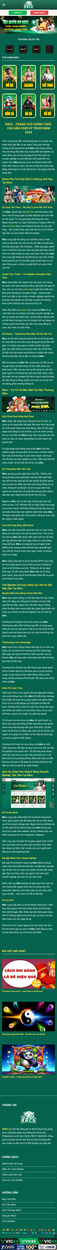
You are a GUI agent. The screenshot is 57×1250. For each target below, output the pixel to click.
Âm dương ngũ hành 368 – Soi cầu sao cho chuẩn (23, 1034)
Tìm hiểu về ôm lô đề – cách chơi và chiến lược (22, 991)
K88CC (5, 1129)
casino (26, 289)
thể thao (30, 212)
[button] (3, 4)
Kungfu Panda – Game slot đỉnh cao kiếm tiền (22, 1077)
